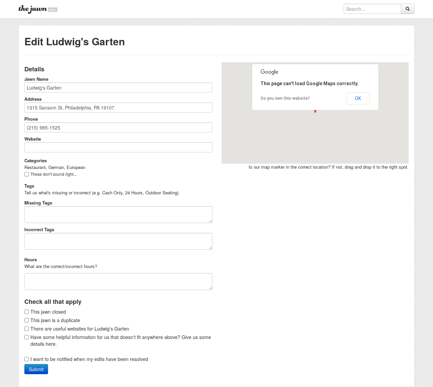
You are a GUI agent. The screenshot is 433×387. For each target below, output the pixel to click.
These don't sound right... (53, 174)
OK (358, 98)
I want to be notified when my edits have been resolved (89, 359)
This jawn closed (48, 311)
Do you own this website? (285, 98)
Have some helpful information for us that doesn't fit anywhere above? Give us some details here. (120, 340)
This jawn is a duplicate (55, 320)
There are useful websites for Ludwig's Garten (79, 328)
